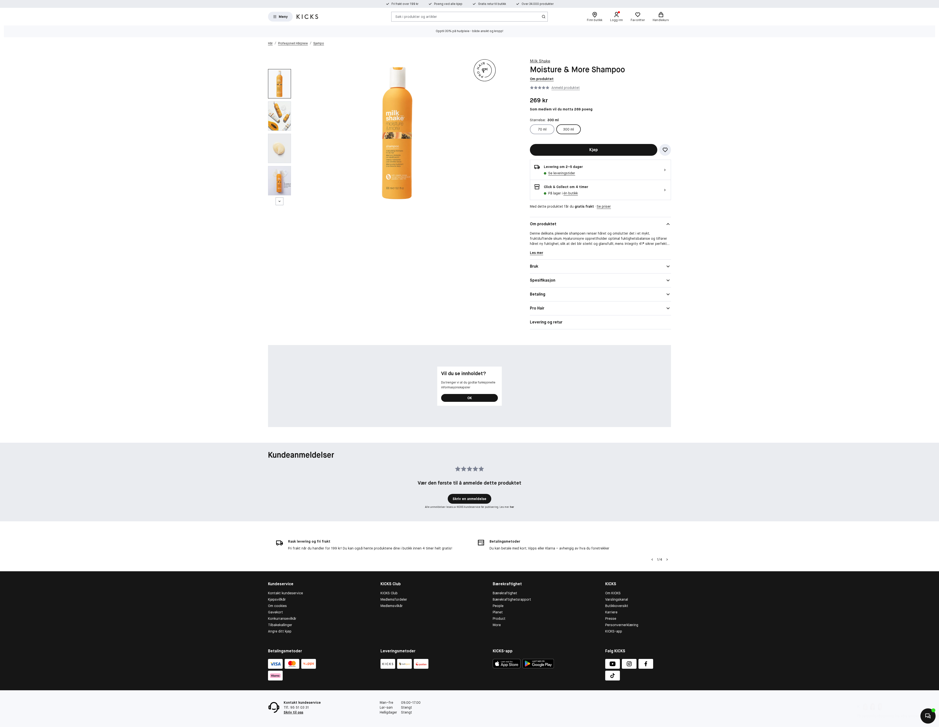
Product (499, 618)
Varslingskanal (616, 599)
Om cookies (277, 606)
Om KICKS (613, 593)
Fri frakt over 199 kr (404, 4)
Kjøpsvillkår (277, 599)
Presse (610, 618)
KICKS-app (613, 631)
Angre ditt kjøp (279, 631)
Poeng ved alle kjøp (448, 4)
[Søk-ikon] (544, 17)
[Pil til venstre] (652, 559)
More (497, 625)
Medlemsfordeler (393, 599)
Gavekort (275, 612)
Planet (498, 612)
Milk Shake (540, 61)
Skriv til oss (293, 712)
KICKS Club (389, 593)
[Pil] (667, 559)
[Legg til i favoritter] (665, 150)
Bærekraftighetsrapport (512, 599)
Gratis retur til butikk (492, 4)
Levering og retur (546, 322)
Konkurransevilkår (282, 618)
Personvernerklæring (621, 625)
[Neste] (279, 201)
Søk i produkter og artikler (416, 16)
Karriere (611, 612)
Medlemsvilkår (391, 606)
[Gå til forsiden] (307, 17)
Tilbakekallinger (280, 625)
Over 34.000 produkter (538, 4)
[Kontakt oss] (928, 716)
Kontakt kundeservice (285, 593)
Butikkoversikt (616, 606)
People (498, 606)
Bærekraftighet (505, 593)
